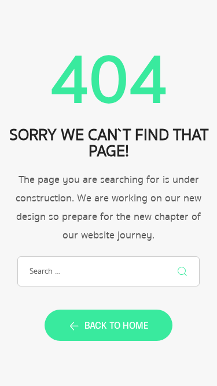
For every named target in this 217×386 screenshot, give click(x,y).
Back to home (116, 326)
